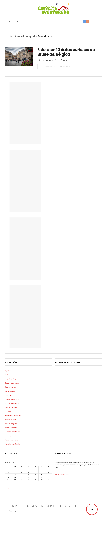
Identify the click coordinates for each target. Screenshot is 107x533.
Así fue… (8, 375)
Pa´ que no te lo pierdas (13, 415)
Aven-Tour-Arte (10, 379)
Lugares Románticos (12, 407)
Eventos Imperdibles (12, 399)
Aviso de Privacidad (62, 474)
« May (7, 488)
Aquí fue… (8, 371)
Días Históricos (10, 391)
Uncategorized (10, 436)
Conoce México (10, 387)
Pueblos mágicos (11, 424)
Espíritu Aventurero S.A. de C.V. (45, 508)
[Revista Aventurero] (53, 8)
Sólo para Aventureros (12, 432)
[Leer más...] (40, 66)
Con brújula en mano (12, 383)
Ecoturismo (9, 395)
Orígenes (8, 411)
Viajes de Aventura (11, 440)
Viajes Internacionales (12, 444)
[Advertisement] (25, 113)
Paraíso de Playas (11, 419)
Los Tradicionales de (64, 66)
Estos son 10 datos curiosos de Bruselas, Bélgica (66, 52)
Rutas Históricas (11, 428)
